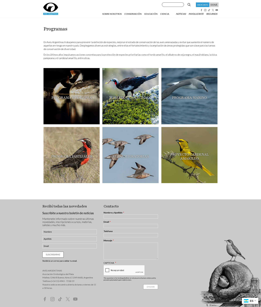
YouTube (216, 10)
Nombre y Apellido (113, 212)
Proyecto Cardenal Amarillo (189, 156)
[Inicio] (50, 9)
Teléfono (108, 231)
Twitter (213, 10)
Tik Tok (209, 10)
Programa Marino (189, 97)
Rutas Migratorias (130, 156)
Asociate (202, 4)
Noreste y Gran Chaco (130, 97)
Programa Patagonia (71, 97)
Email (106, 222)
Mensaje (108, 240)
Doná (214, 4)
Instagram (205, 10)
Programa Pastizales (71, 156)
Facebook (201, 10)
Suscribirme (53, 254)
